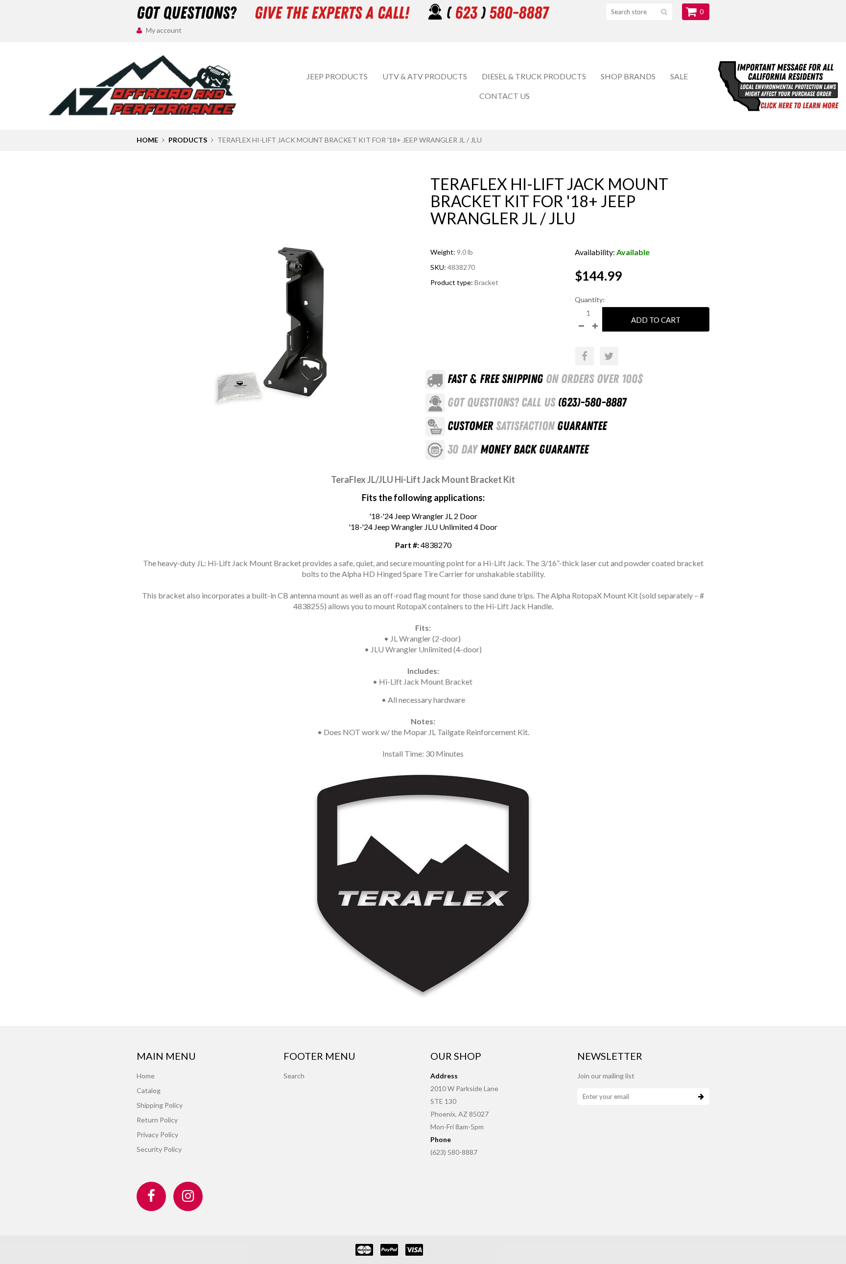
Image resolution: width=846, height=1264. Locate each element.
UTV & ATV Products (424, 76)
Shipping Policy (160, 1105)
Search (294, 1076)
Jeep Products (337, 76)
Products (187, 140)
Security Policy (159, 1149)
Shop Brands (628, 76)
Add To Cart (656, 319)
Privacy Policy (157, 1134)
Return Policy (157, 1120)
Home (147, 140)
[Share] (584, 356)
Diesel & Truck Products (534, 76)
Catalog (149, 1090)
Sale (679, 76)
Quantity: (590, 299)
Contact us (504, 95)
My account (164, 30)
